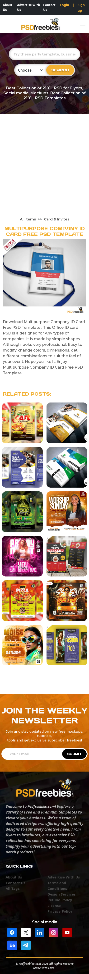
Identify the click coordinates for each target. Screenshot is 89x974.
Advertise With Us (28, 7)
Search (60, 70)
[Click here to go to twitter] (25, 932)
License (54, 905)
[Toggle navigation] (82, 23)
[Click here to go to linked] (39, 932)
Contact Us (49, 7)
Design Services (61, 894)
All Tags (12, 888)
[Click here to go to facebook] (12, 932)
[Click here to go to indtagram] (53, 932)
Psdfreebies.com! (42, 806)
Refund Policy (59, 899)
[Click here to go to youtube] (67, 932)
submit (74, 754)
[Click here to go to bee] (12, 944)
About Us (7, 7)
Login (64, 5)
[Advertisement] (44, 169)
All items (28, 219)
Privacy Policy (59, 911)
